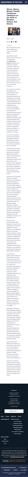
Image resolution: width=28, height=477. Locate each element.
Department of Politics (11, 2)
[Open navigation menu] (26, 2)
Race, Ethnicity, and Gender (18, 431)
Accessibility (23, 467)
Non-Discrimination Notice (8, 467)
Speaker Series (5, 441)
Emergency (7, 470)
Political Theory (17, 429)
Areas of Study (15, 419)
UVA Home (23, 470)
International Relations (18, 425)
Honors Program (17, 433)
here (11, 305)
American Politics (17, 421)
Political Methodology (17, 427)
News (5, 439)
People (7, 416)
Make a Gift (13, 411)
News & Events (5, 437)
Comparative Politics (17, 423)
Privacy (15, 470)
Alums (19, 416)
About (2, 416)
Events (5, 443)
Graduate (13, 416)
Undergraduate (5, 419)
